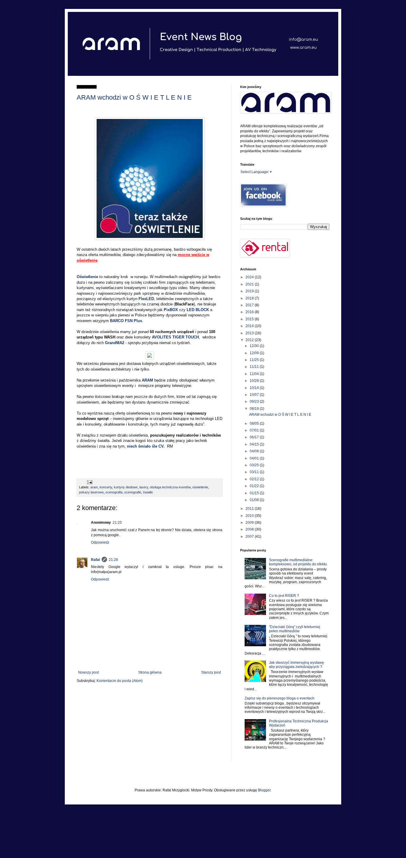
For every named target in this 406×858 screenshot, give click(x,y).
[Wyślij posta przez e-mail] (89, 482)
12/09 (255, 353)
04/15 (255, 444)
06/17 (255, 437)
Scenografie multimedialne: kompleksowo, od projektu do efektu (298, 562)
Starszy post (211, 672)
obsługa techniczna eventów (170, 487)
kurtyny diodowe (126, 487)
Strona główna (150, 672)
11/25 (255, 360)
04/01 (255, 458)
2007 (250, 536)
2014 (250, 326)
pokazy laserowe (91, 492)
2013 (250, 333)
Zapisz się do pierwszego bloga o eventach (279, 698)
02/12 (255, 479)
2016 (250, 312)
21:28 (113, 560)
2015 (250, 319)
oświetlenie (200, 487)
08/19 (255, 409)
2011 (250, 508)
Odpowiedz (100, 542)
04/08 (255, 451)
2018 (250, 298)
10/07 (255, 395)
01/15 (255, 493)
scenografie (132, 492)
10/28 (255, 381)
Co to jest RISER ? (284, 596)
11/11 (255, 367)
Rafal (95, 560)
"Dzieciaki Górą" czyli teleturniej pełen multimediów (294, 629)
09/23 (255, 401)
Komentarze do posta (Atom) (120, 681)
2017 (250, 305)
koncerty (106, 487)
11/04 (255, 374)
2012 (250, 340)
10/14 (255, 388)
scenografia (114, 492)
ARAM (147, 380)
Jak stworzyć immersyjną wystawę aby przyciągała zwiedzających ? (296, 665)
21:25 (117, 522)
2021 (250, 284)
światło (148, 492)
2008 (250, 529)
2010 (250, 516)
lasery (143, 487)
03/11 (255, 472)
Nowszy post (88, 672)
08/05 (255, 423)
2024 (250, 277)
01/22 (255, 486)
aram (94, 487)
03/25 (255, 465)
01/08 (255, 500)
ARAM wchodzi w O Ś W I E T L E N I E (134, 97)
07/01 (255, 430)
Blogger (264, 790)
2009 (250, 522)
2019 (250, 291)
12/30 (255, 346)
